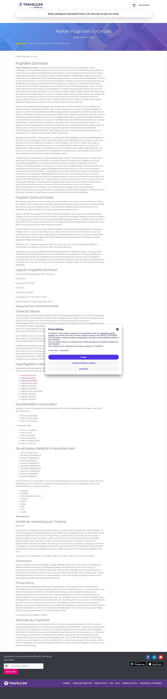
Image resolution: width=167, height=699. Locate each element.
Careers (66, 683)
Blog (117, 683)
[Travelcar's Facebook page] (148, 657)
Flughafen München (28, 378)
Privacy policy (101, 683)
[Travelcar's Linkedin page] (154, 657)
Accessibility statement (151, 683)
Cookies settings (129, 683)
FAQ (111, 683)
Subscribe (11, 671)
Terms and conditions (82, 683)
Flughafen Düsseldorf (29, 381)
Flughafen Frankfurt (28, 375)
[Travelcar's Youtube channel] (160, 657)
